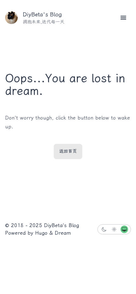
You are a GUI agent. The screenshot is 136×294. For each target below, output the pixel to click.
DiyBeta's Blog (42, 14)
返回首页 (68, 151)
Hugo (41, 233)
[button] (123, 17)
